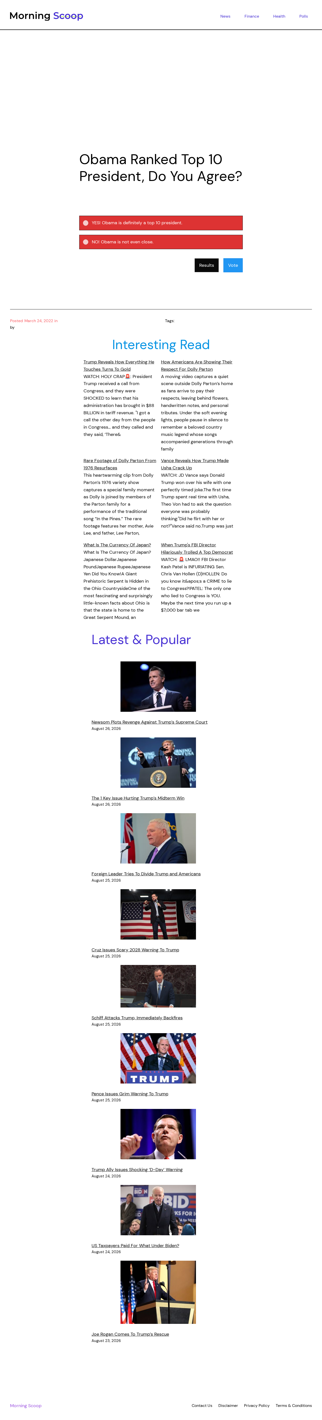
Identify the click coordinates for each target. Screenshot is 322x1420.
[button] (165, 223)
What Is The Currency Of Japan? (117, 545)
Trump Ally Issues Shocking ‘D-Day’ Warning (137, 1170)
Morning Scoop (26, 1406)
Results (206, 265)
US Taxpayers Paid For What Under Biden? (135, 1246)
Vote (233, 265)
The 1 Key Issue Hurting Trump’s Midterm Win (138, 798)
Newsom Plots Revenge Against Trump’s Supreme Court (150, 722)
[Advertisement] (161, 97)
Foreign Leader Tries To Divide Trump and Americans (146, 874)
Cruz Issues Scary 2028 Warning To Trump (135, 950)
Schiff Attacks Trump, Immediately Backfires (137, 1018)
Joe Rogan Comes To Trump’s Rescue (130, 1334)
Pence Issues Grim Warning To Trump (130, 1094)
